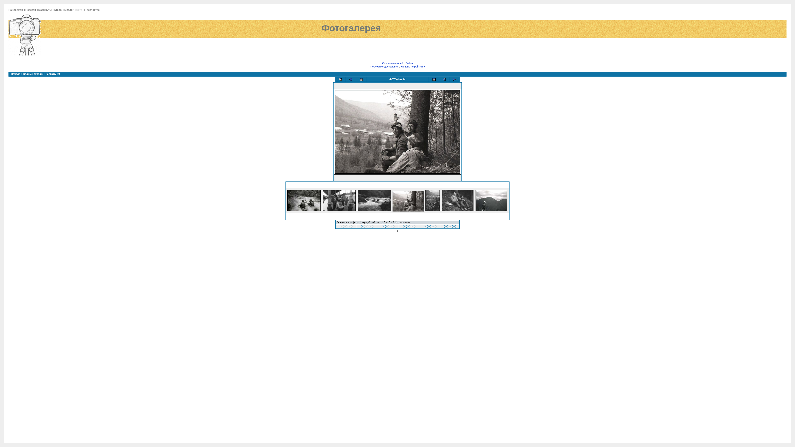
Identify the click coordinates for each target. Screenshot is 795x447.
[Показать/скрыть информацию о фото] (351, 79)
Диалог (69, 9)
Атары (58, 9)
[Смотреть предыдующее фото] (444, 79)
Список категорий (392, 63)
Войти (409, 63)
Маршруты (45, 9)
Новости (30, 9)
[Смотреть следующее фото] (454, 79)
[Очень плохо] (367, 227)
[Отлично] (450, 227)
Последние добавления (384, 66)
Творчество (92, 9)
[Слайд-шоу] (361, 79)
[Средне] (409, 227)
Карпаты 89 (53, 74)
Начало (15, 74)
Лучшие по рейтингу (413, 66)
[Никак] (346, 227)
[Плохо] (388, 227)
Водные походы (33, 74)
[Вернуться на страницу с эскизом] (341, 79)
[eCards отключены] (434, 79)
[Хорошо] (430, 227)
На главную (16, 9)
